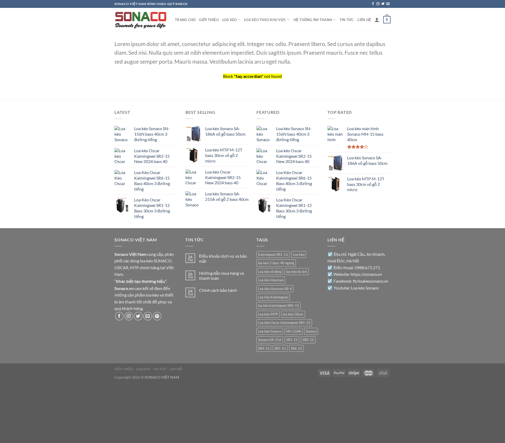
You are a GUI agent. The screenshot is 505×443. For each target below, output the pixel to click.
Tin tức (347, 20)
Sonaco (311, 331)
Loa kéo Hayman (271, 280)
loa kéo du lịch (296, 271)
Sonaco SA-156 (269, 340)
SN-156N (293, 331)
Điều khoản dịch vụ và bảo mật (223, 258)
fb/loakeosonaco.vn (370, 280)
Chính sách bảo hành (218, 290)
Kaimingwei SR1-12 (273, 254)
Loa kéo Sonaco (269, 331)
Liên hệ (364, 20)
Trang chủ (185, 20)
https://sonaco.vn (366, 274)
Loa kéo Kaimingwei (273, 297)
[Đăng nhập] (377, 20)
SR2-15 (308, 340)
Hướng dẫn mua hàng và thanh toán (221, 276)
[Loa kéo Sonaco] (140, 19)
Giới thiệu (209, 20)
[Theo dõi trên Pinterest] (157, 316)
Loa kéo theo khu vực (265, 20)
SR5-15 (280, 348)
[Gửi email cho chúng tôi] (388, 4)
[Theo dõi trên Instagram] (378, 4)
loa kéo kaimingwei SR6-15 (278, 305)
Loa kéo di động (269, 271)
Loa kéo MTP (268, 314)
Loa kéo (229, 20)
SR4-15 (264, 348)
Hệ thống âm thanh (313, 20)
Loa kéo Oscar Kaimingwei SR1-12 (284, 322)
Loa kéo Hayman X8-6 (275, 289)
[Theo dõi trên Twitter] (383, 4)
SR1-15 (292, 340)
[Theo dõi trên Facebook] (373, 4)
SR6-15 (296, 348)
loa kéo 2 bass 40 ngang (276, 263)
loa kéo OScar (293, 314)
